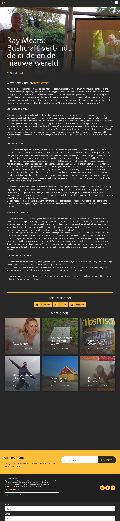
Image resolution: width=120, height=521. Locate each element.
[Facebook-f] (107, 487)
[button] (111, 2)
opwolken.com (20, 495)
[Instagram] (102, 487)
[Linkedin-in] (113, 487)
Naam (7, 504)
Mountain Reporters (40, 83)
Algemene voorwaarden (12, 489)
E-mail (7, 513)
